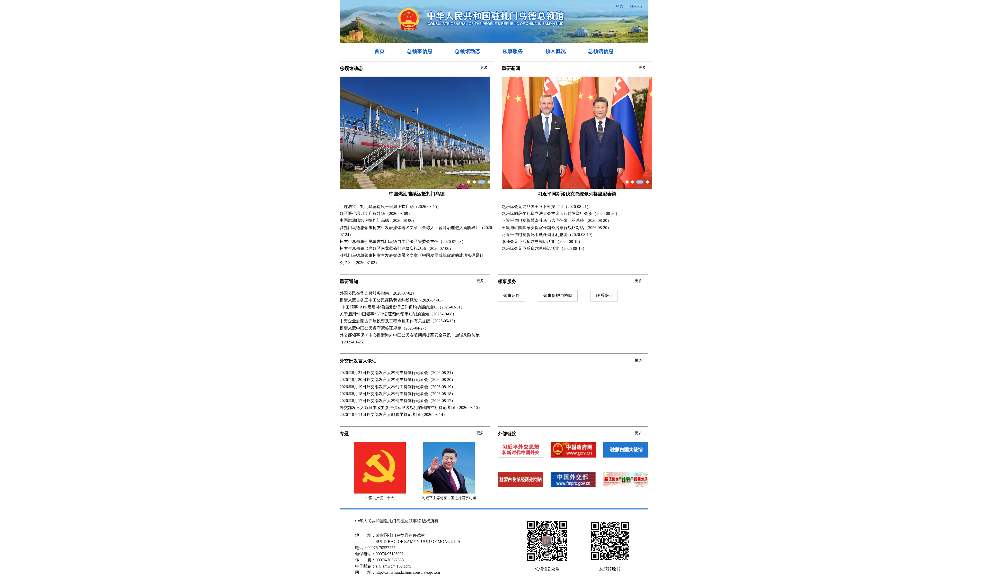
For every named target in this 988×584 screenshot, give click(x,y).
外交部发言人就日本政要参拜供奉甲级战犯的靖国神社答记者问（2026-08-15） (411, 407)
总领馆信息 (601, 51)
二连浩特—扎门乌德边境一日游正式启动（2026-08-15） (390, 206)
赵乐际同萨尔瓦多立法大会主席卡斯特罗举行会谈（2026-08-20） (561, 213)
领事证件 (511, 295)
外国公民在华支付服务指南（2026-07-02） (378, 293)
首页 (379, 51)
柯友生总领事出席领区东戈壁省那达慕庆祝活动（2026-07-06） (396, 248)
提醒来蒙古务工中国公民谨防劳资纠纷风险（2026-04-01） (392, 300)
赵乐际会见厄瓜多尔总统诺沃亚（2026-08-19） (544, 248)
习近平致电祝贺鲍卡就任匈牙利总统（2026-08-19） (548, 234)
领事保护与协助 (557, 295)
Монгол (636, 6)
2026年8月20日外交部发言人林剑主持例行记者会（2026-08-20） (397, 379)
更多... (485, 68)
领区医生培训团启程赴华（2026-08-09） (376, 213)
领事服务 (512, 51)
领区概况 (555, 51)
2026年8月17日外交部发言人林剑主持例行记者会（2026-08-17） (397, 400)
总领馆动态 (467, 51)
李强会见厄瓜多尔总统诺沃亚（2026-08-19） (542, 241)
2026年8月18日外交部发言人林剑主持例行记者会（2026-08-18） (397, 393)
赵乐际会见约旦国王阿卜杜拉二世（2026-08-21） (546, 206)
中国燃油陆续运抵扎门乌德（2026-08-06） (378, 220)
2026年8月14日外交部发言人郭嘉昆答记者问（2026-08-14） (393, 414)
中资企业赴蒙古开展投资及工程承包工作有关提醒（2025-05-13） (398, 321)
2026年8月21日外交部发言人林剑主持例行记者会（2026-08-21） (397, 372)
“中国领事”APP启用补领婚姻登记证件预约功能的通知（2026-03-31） (402, 307)
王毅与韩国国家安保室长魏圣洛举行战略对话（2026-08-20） (556, 227)
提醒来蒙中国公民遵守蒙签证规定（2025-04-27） (384, 328)
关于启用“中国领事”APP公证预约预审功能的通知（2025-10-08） (398, 314)
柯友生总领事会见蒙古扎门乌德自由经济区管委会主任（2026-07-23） (403, 241)
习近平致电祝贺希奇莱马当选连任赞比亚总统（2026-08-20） (556, 220)
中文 (619, 6)
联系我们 (604, 295)
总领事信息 (420, 51)
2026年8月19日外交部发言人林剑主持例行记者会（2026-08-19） (397, 387)
